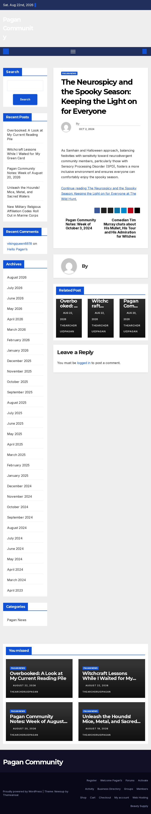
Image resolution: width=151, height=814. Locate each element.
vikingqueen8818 (19, 243)
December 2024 (19, 486)
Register (92, 780)
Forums (130, 780)
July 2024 (15, 538)
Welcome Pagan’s (111, 780)
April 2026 (15, 319)
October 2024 (17, 507)
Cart (92, 797)
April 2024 (15, 569)
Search (12, 72)
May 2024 (15, 559)
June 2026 (15, 298)
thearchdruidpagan (68, 328)
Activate (143, 780)
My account (121, 797)
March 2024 (16, 580)
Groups (128, 788)
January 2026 (18, 350)
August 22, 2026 (25, 685)
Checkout (105, 797)
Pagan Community (18, 28)
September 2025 (19, 392)
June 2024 (15, 549)
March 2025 (16, 455)
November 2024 (19, 496)
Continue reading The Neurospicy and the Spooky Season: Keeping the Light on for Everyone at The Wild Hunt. (98, 193)
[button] (138, 51)
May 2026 (14, 309)
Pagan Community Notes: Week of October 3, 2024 (81, 224)
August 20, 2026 (25, 728)
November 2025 (19, 371)
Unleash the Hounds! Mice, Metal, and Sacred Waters (23, 192)
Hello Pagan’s (17, 249)
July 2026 (14, 288)
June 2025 (15, 423)
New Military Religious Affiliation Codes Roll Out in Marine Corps (24, 211)
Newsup (59, 791)
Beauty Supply (139, 806)
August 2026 (17, 277)
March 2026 (16, 330)
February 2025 (18, 465)
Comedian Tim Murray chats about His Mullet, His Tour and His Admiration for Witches (120, 228)
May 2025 (14, 434)
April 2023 (15, 590)
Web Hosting (140, 797)
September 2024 (20, 517)
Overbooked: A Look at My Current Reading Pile (25, 134)
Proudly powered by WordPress (23, 791)
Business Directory (109, 788)
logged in (83, 363)
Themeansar (10, 794)
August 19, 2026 (97, 728)
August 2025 (16, 403)
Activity (89, 788)
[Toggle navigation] (73, 51)
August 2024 (17, 528)
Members (142, 788)
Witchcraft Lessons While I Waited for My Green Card (23, 153)
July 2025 (14, 413)
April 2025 (15, 444)
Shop (83, 797)
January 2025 (17, 476)
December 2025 (19, 361)
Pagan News (16, 620)
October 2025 (17, 382)
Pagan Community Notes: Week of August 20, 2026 (24, 173)
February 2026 (18, 340)
